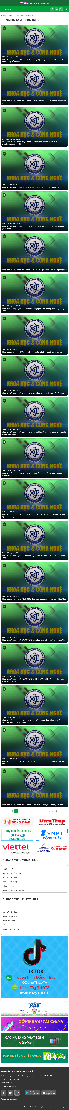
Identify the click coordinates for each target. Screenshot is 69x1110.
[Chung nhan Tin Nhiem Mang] (34, 1099)
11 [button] (53, 811)
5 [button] (30, 811)
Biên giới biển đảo (10, 916)
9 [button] (45, 811)
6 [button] (34, 811)
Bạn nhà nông (9, 886)
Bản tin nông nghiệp (11, 929)
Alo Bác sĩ (7, 908)
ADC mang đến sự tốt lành (13, 873)
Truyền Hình (12, 15)
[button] (56, 811)
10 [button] (49, 811)
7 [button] (38, 811)
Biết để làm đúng (10, 882)
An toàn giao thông (11, 877)
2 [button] (19, 811)
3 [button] (23, 811)
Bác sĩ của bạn (9, 921)
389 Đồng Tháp (9, 869)
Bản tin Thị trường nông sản (14, 890)
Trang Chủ (4, 15)
